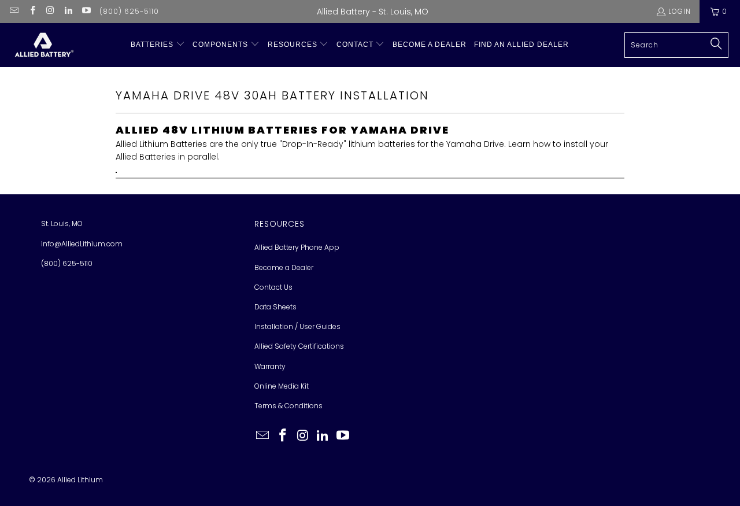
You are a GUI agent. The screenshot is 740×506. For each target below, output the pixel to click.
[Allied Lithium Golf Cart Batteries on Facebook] (31, 11)
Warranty (270, 366)
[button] (158, 44)
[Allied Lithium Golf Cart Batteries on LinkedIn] (68, 11)
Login (679, 11)
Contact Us (273, 287)
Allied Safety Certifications (299, 346)
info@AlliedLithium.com (82, 244)
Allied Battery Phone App (296, 247)
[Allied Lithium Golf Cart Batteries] (43, 45)
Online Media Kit (281, 386)
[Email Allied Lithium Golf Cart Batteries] (13, 11)
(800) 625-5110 (129, 11)
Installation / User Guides (297, 326)
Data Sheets (275, 307)
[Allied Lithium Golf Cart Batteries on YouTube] (86, 11)
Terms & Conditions (288, 406)
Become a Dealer (283, 267)
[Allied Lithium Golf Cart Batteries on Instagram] (50, 11)
